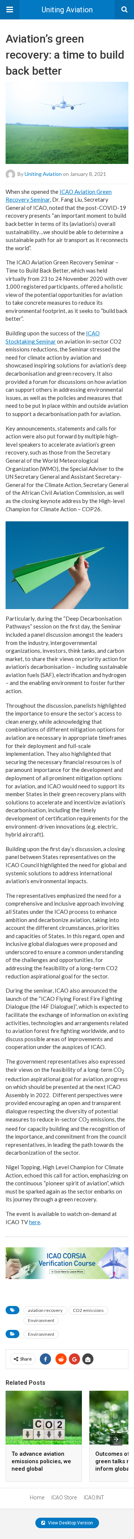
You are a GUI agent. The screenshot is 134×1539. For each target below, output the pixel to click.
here (34, 1222)
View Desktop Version (70, 1523)
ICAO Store (64, 1498)
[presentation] (116, 1439)
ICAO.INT (94, 1498)
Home (37, 1498)
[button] (9, 9)
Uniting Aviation (67, 9)
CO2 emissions (88, 1310)
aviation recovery (45, 1310)
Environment (41, 1320)
